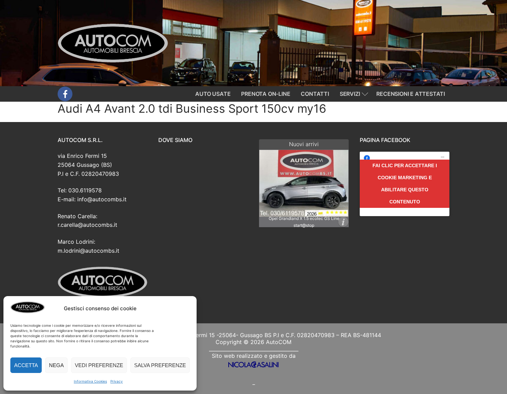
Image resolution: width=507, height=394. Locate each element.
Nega (56, 365)
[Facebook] (65, 94)
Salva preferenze (160, 365)
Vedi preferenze (99, 365)
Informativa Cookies (90, 381)
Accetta (26, 365)
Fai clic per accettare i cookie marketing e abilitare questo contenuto (404, 183)
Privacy (116, 381)
